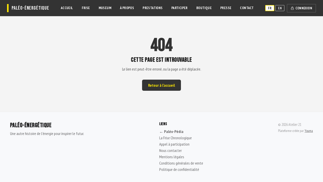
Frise (86, 8)
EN (280, 8)
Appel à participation (174, 144)
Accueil (67, 8)
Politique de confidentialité (179, 169)
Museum (105, 8)
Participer (179, 8)
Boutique (204, 8)
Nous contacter (170, 150)
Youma (309, 130)
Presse (225, 8)
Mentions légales (171, 156)
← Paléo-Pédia (171, 131)
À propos (127, 8)
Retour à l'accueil (161, 85)
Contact (247, 8)
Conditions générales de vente (181, 163)
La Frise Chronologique (175, 137)
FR (270, 8)
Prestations (153, 8)
